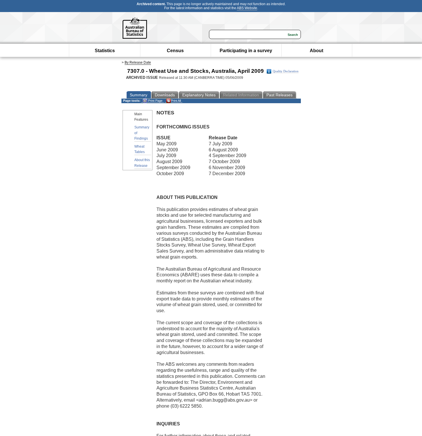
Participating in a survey (246, 50)
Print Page (154, 100)
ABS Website (247, 8)
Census (175, 50)
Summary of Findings (141, 132)
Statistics (105, 50)
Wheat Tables (139, 149)
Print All (176, 100)
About (316, 50)
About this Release (142, 162)
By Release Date (138, 62)
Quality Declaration (286, 71)
